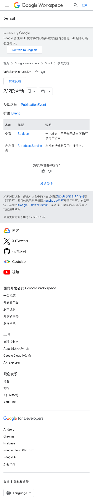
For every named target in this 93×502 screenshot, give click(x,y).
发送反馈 (15, 81)
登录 (85, 5)
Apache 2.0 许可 (53, 200)
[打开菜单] (7, 5)
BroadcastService (30, 145)
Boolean (23, 133)
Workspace (50, 5)
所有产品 (9, 464)
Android (8, 429)
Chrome (8, 436)
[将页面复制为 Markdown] (43, 91)
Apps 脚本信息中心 (16, 348)
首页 (6, 63)
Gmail (9, 18)
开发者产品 (11, 302)
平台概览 (9, 295)
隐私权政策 (21, 481)
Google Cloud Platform (18, 450)
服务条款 (9, 323)
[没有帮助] (43, 72)
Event (15, 113)
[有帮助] (36, 72)
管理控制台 (11, 342)
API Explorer (11, 362)
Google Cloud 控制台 (17, 355)
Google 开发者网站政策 (33, 205)
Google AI (9, 457)
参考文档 (63, 63)
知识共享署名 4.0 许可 (70, 196)
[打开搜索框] (75, 5)
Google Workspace (27, 63)
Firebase (9, 443)
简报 (6, 388)
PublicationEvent (33, 105)
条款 (6, 481)
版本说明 (9, 309)
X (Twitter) (10, 395)
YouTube (9, 402)
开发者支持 (11, 316)
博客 (6, 381)
